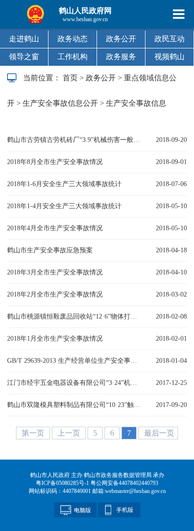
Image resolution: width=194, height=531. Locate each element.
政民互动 (169, 39)
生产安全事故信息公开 (60, 103)
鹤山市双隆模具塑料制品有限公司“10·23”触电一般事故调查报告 (74, 404)
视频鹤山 (169, 57)
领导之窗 (24, 57)
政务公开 (121, 39)
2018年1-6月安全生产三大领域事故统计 (64, 183)
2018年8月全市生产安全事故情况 (55, 161)
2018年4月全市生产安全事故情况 (55, 228)
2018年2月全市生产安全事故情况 (55, 294)
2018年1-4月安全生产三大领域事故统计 (64, 206)
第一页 (34, 433)
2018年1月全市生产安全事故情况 (55, 338)
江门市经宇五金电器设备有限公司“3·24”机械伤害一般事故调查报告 (74, 382)
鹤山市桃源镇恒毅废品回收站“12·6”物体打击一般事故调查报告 (74, 316)
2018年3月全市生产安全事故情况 (55, 272)
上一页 (69, 433)
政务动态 (72, 39)
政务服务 (121, 57)
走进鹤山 (24, 39)
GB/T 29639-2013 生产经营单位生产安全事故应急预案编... (74, 360)
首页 (70, 78)
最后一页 (159, 433)
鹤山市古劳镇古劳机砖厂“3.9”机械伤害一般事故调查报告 (74, 139)
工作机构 (72, 57)
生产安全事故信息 (136, 103)
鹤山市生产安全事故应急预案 (50, 250)
